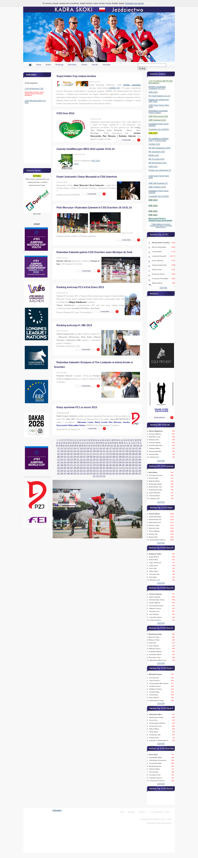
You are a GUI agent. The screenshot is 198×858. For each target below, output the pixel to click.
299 (78, 468)
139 (65, 451)
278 (94, 465)
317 (136, 468)
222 (81, 459)
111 (58, 448)
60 (101, 443)
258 (113, 462)
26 (108, 440)
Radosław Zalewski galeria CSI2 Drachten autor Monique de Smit (94, 252)
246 (74, 462)
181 (117, 454)
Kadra (48, 64)
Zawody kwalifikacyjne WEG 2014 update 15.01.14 (85, 149)
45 (66, 443)
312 (120, 468)
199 (91, 457)
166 (68, 454)
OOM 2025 (153, 166)
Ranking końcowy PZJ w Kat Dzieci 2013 (80, 287)
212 (133, 457)
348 (68, 473)
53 (85, 443)
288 (126, 465)
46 (69, 443)
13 (78, 440)
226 (94, 459)
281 (104, 465)
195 (78, 457)
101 (111, 445)
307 (104, 468)
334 (107, 471)
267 (58, 465)
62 (106, 443)
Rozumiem (150, 3)
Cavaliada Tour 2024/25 (158, 196)
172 (87, 454)
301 (84, 468)
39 (138, 440)
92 (89, 445)
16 (85, 440)
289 (130, 465)
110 (140, 445)
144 (81, 451)
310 (113, 468)
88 (80, 445)
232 (113, 459)
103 (118, 445)
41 (57, 443)
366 (126, 473)
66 (115, 443)
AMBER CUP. (114, 88)
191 (65, 457)
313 (123, 468)
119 (84, 448)
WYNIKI (37, 176)
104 (121, 445)
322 (68, 471)
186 (133, 454)
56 (92, 443)
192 (68, 457)
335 (110, 471)
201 (97, 457)
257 (110, 462)
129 (117, 448)
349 (71, 473)
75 (136, 443)
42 (59, 443)
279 (97, 465)
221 (78, 459)
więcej (76, 164)
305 (97, 468)
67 (117, 443)
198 (87, 457)
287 (123, 465)
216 (61, 459)
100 (108, 445)
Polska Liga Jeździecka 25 (159, 170)
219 (71, 459)
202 (100, 457)
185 (130, 454)
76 (138, 443)
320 (61, 471)
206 (113, 457)
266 (139, 462)
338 (120, 471)
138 (61, 451)
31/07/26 (163, 288)
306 (100, 468)
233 (117, 459)
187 (136, 454)
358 (100, 473)
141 (71, 451)
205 (110, 457)
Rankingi (59, 64)
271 (71, 465)
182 (120, 454)
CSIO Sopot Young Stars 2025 (158, 177)
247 (78, 462)
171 (84, 454)
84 (71, 445)
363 (117, 473)
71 (127, 443)
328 (87, 471)
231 (110, 459)
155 (117, 451)
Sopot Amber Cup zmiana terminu (76, 76)
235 (123, 459)
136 (139, 448)
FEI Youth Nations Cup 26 (159, 96)
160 (133, 451)
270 (68, 465)
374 (104, 476)
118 (81, 448)
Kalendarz (72, 64)
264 (133, 462)
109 (137, 445)
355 (91, 473)
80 (61, 445)
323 (71, 471)
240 (139, 459)
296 (68, 468)
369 (136, 473)
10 (71, 440)
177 (104, 454)
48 (73, 443)
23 (101, 440)
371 (94, 476)
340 (126, 471)
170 (81, 454)
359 (104, 473)
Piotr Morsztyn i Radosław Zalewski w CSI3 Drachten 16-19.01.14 (94, 207)
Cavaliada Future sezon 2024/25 (158, 192)
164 (61, 454)
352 (81, 473)
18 (89, 440)
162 (139, 451)
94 (94, 445)
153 (110, 451)
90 (85, 445)
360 (107, 473)
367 (130, 473)
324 (74, 471)
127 (110, 448)
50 (78, 443)
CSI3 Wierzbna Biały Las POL (35, 102)
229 (104, 459)
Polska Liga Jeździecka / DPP (158, 101)
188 (139, 454)
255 (104, 462)
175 (97, 454)
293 (58, 468)
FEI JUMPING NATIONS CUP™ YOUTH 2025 (158, 140)
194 (74, 457)
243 (65, 462)
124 (100, 448)
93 (92, 445)
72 (129, 443)
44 (64, 443)
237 (130, 459)
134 (133, 448)
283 (110, 465)
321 (65, 471)
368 (133, 473)
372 (97, 476)
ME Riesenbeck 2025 (157, 163)
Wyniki (95, 64)
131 (123, 448)
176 (100, 454)
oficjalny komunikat (132, 85)
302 (87, 468)
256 (107, 462)
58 (97, 443)
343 (136, 471)
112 (61, 448)
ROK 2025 (152, 133)
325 (78, 471)
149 (97, 451)
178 (107, 454)
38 (136, 440)
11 (73, 440)
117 (78, 448)
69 (122, 443)
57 (94, 443)
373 (100, 476)
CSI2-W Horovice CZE (34, 89)
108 (134, 445)
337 (117, 471)
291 (136, 465)
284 (113, 465)
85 (73, 445)
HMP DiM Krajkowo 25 (158, 183)
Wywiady (107, 64)
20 (94, 440)
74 (134, 443)
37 (133, 440)
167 (71, 454)
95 (96, 445)
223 (84, 459)
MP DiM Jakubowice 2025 (159, 148)
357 (97, 473)
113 (65, 448)
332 (100, 471)
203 (104, 457)
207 (117, 457)
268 (61, 465)
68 (120, 443)
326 (81, 471)
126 (107, 448)
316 (133, 468)
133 (130, 448)
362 (113, 473)
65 (113, 443)
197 (84, 457)
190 (61, 457)
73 (131, 443)
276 (87, 465)
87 (78, 445)
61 (104, 443)
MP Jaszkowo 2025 (156, 152)
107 (131, 445)
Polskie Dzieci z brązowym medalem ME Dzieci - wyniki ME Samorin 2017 (161, 225)
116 (74, 448)
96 (98, 445)
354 (87, 473)
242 (61, 462)
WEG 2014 (95, 161)
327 (84, 471)
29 (115, 440)
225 (91, 459)
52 (83, 443)
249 (84, 462)
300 (81, 468)
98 (103, 445)
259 (117, 462)
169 (78, 454)
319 (58, 471)
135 (136, 448)
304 (94, 468)
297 (71, 468)
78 (57, 445)
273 (78, 465)
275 (84, 465)
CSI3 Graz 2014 (65, 113)
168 (74, 454)
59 (99, 443)
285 (117, 465)
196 (81, 457)
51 (80, 443)
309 (110, 468)
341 (130, 471)
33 (124, 440)
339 (123, 471)
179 (110, 454)
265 (136, 462)
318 (139, 468)
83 (68, 445)
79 (59, 445)
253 (97, 462)
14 (80, 440)
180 (113, 454)
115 (71, 448)
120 (87, 448)
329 (91, 471)
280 (100, 465)
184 (126, 454)
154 (113, 451)
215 (58, 459)
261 (123, 462)
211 (130, 457)
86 (75, 445)
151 (104, 451)
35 (129, 440)
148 (94, 451)
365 (123, 473)
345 (58, 473)
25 (105, 440)
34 (126, 440)
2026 (155, 101)
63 (108, 443)
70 (124, 443)
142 (74, 451)
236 (126, 459)
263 (130, 462)
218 (68, 459)
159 (130, 451)
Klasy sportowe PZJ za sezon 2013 (76, 407)
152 (107, 451)
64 (111, 443)
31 (119, 440)
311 (117, 468)
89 (82, 445)
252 (94, 462)
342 (133, 471)
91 (87, 445)
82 (66, 445)
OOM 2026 (153, 92)
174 (94, 454)
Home (38, 64)
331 (97, 471)
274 (81, 465)
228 (100, 459)
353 (84, 473)
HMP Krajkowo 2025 (157, 187)
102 (114, 445)
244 (68, 462)
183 (123, 454)
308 (107, 468)
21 (96, 440)
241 (58, 462)
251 (91, 462)
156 (120, 451)
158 (126, 451)
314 (126, 468)
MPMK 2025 (153, 155)
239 (136, 459)
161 (136, 451)
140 (68, 451)
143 (78, 451)
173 (91, 454)
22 (98, 440)
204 (107, 457)
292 (139, 465)
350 (74, 473)
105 (124, 445)
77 (141, 443)
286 (120, 465)
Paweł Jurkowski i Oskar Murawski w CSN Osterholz (86, 176)
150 (100, 451)
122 (94, 448)
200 (94, 457)
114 (68, 448)
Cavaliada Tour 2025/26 (158, 129)
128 (113, 448)
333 (104, 471)
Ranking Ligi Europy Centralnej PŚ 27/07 (157, 88)
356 (94, 473)
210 (126, 457)
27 (110, 440)
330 (94, 471)
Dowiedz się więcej (134, 3)
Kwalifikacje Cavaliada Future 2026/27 (158, 112)
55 (90, 443)
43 (62, 443)
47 (71, 443)
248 (81, 462)
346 (61, 473)
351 (78, 473)
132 (126, 448)
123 (97, 448)
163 (58, 454)
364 (120, 473)
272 (74, 465)
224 (87, 459)
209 (123, 457)
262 (126, 462)
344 (139, 471)
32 (122, 440)
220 (74, 459)
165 (65, 454)
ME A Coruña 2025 (156, 159)
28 (112, 440)
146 (87, 451)
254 (100, 462)
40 (140, 440)
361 (110, 473)
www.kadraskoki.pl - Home (159, 812)
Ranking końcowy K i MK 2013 (74, 325)
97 (101, 445)
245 (71, 462)
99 (105, 445)
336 (113, 471)
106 (127, 445)
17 (87, 440)
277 (91, 465)
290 (133, 465)
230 (107, 459)
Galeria (84, 64)
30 (117, 440)
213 (136, 457)
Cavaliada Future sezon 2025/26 (158, 125)
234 (120, 459)
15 (82, 440)
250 (87, 462)
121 (91, 448)
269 (65, 465)
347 (65, 473)
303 (91, 468)
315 (130, 468)
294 (61, 468)
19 (92, 440)
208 (120, 457)
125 (104, 448)
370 (139, 473)
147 (91, 451)
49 (76, 443)
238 (133, 459)
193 (71, 457)
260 (120, 462)
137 (58, 451)
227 (97, 459)
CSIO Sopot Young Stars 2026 (158, 106)
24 (103, 440)
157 (123, 451)
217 (65, 459)
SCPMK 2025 (154, 144)
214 (139, 457)
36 (131, 440)
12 (75, 440)
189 (58, 457)
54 (87, 443)
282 (107, 465)
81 (64, 445)
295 (65, 468)
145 (84, 451)
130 (120, 448)
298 (74, 468)
